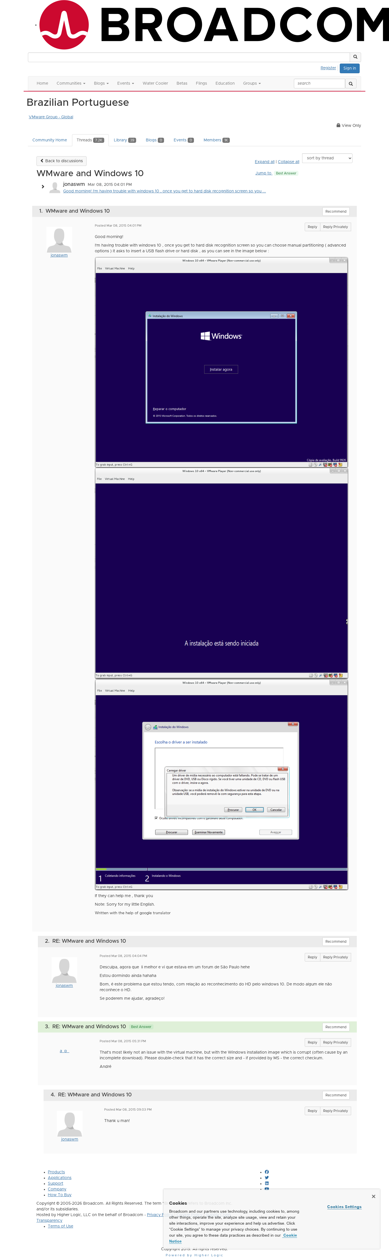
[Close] (373, 1196)
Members (216, 140)
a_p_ (64, 1051)
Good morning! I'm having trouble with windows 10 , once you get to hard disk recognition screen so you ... (164, 191)
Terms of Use (60, 1226)
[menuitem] (330, 67)
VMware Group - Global (51, 117)
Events (183, 140)
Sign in (349, 68)
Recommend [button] (336, 211)
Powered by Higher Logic (195, 1255)
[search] (351, 83)
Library (124, 140)
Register (328, 68)
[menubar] (330, 67)
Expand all (265, 162)
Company (57, 1189)
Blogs (154, 140)
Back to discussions (63, 161)
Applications (59, 1178)
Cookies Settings (344, 1206)
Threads (89, 140)
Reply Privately (335, 227)
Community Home (49, 140)
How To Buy (59, 1195)
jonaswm (59, 255)
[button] (355, 57)
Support (55, 1184)
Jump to (275, 173)
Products (56, 1172)
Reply (312, 227)
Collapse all (288, 162)
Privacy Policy (160, 1215)
